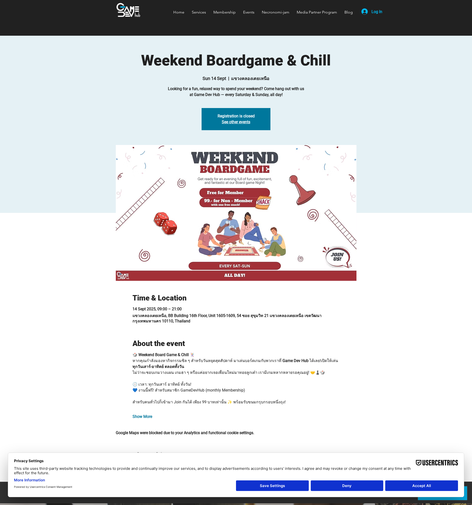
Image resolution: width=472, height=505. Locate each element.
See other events (236, 122)
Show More (142, 416)
